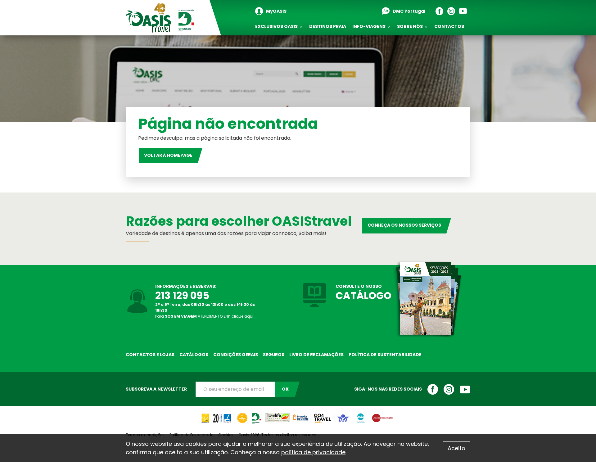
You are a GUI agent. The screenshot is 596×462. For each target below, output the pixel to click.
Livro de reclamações (316, 354)
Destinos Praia (327, 26)
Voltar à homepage (168, 155)
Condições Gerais (235, 354)
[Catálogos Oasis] (427, 298)
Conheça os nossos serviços (404, 225)
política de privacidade (313, 452)
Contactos (449, 26)
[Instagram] (452, 11)
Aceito (456, 448)
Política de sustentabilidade (385, 354)
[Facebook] (441, 11)
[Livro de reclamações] (382, 415)
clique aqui (242, 316)
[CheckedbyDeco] (256, 415)
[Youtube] (464, 11)
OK (285, 389)
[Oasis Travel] (161, 18)
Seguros (273, 354)
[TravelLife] (277, 415)
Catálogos (193, 354)
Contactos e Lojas (150, 354)
